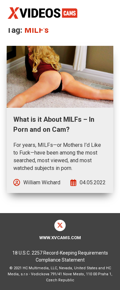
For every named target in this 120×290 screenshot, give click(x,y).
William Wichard (41, 182)
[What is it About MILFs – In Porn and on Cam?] (60, 77)
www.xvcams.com (60, 237)
